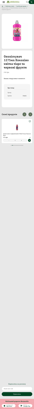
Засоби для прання (21, 6)
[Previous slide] (24, 114)
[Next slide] (30, 114)
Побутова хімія (9, 6)
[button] (11, 145)
